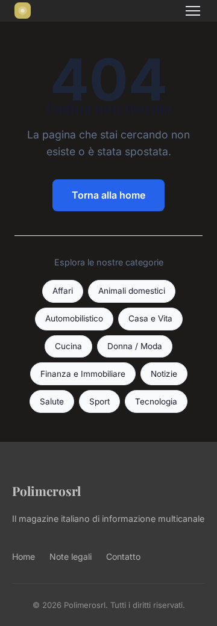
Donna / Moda (134, 346)
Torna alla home (108, 195)
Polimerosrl (46, 490)
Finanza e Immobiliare (82, 374)
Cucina (68, 346)
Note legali (70, 556)
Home (23, 556)
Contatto (123, 556)
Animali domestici (131, 291)
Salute (52, 401)
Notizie (164, 374)
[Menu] (193, 10)
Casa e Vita (150, 318)
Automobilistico (74, 318)
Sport (99, 401)
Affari (62, 291)
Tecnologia (156, 401)
